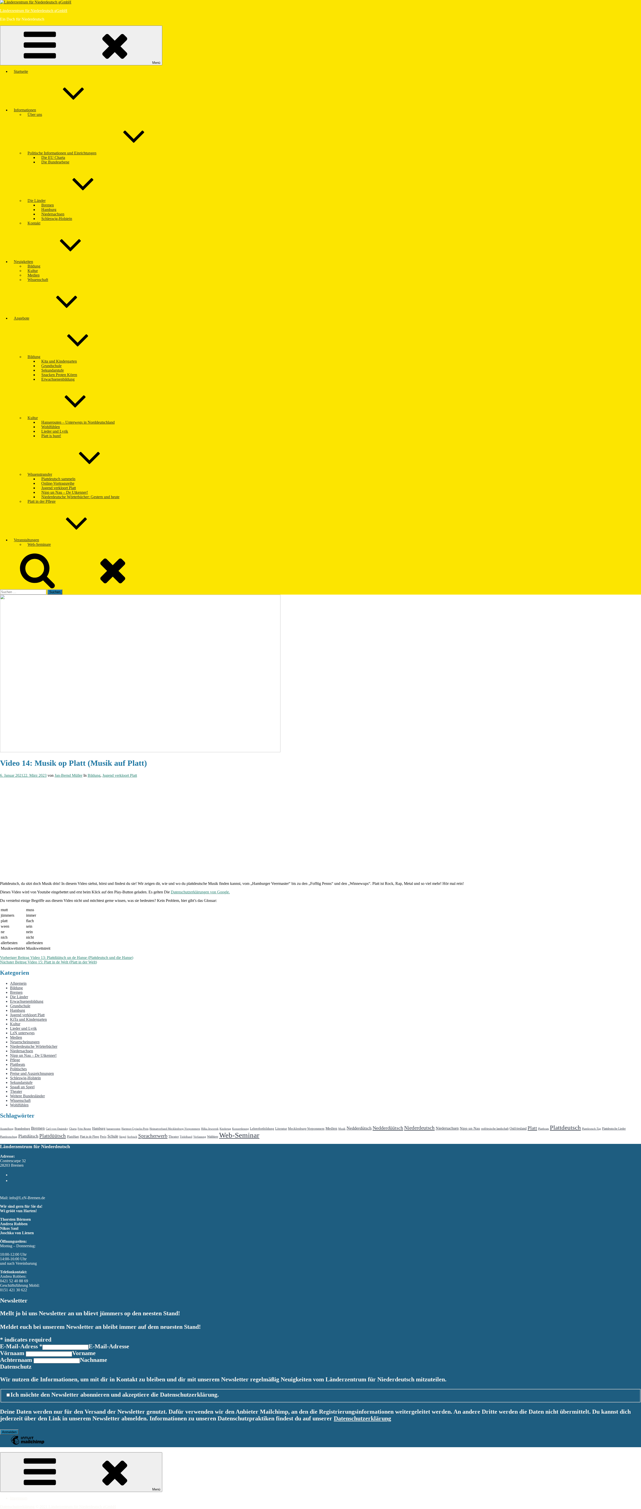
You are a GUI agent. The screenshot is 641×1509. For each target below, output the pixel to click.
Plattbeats (17, 1064)
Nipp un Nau (470, 1128)
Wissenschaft (38, 280)
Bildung (34, 266)
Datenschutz (16, 1366)
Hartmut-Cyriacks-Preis (134, 1128)
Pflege (15, 1060)
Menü (156, 63)
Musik (342, 1128)
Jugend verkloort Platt (58, 488)
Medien (34, 275)
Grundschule (51, 366)
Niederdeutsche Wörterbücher (33, 1046)
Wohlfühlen (50, 427)
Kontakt (34, 223)
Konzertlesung (240, 1128)
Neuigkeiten (23, 262)
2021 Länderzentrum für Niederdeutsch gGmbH (78, 1506)
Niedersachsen (52, 214)
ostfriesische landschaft (495, 1128)
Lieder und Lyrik (54, 431)
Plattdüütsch (52, 1136)
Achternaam (17, 1360)
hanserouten (113, 1128)
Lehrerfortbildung (262, 1128)
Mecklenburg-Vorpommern (306, 1128)
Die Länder (37, 200)
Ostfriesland (518, 1128)
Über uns (35, 114)
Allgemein (18, 983)
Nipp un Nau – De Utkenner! (64, 492)
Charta (73, 1128)
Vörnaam (13, 1353)
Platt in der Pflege (42, 501)
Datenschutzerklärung (362, 1418)
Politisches (18, 1069)
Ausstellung (7, 1128)
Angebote (21, 318)
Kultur (33, 271)
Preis (103, 1136)
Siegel (122, 1136)
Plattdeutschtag (8, 1136)
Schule (112, 1136)
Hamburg (48, 209)
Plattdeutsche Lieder (614, 1128)
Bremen (47, 205)
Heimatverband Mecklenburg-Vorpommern (174, 1128)
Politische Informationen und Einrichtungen (62, 153)
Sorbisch (132, 1136)
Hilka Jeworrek (210, 1128)
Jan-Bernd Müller (68, 775)
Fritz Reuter (84, 1128)
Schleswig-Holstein (56, 218)
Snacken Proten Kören (59, 375)
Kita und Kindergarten (59, 361)
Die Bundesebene (55, 162)
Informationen (25, 110)
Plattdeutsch (565, 1127)
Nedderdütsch (359, 1128)
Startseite (21, 71)
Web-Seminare (39, 544)
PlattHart (73, 1136)
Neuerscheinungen (25, 1042)
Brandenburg (22, 1128)
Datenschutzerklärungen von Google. (200, 892)
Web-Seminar (239, 1135)
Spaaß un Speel (22, 1087)
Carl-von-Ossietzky (57, 1128)
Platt (532, 1128)
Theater (16, 1091)
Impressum (18, 1498)
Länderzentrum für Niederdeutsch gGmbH (33, 11)
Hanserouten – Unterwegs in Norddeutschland (78, 422)
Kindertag (225, 1128)
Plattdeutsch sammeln (58, 479)
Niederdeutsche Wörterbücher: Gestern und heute (80, 497)
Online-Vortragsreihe (57, 483)
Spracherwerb (153, 1136)
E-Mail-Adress (21, 1346)
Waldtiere (212, 1136)
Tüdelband (186, 1136)
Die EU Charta (53, 157)
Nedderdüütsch (388, 1128)
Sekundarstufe (52, 370)
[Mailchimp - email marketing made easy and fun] (27, 1443)
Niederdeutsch (419, 1128)
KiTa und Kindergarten (28, 1019)
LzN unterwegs (22, 1033)
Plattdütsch (28, 1136)
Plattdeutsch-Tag (591, 1128)
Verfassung (199, 1136)
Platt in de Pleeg (89, 1136)
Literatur (281, 1128)
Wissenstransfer (40, 474)
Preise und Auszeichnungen (32, 1073)
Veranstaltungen (26, 540)
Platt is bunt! (51, 436)
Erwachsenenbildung (58, 379)
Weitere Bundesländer (27, 1096)
